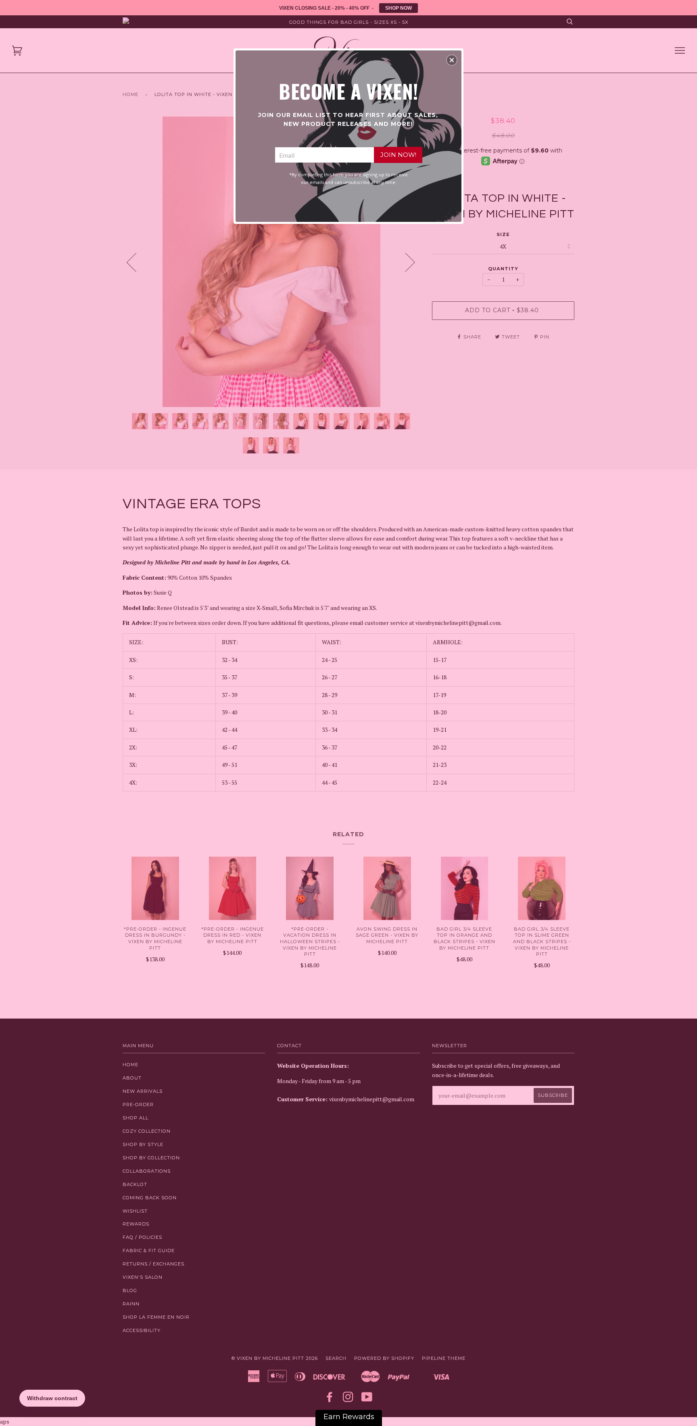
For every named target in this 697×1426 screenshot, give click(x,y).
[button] (452, 60)
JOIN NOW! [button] (398, 155)
